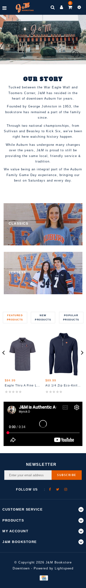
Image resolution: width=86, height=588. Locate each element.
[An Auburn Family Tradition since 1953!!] (24, 7)
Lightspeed (64, 568)
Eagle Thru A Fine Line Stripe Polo (23, 385)
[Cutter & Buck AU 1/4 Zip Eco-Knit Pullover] (63, 354)
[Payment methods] (43, 578)
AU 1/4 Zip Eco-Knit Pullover (63, 385)
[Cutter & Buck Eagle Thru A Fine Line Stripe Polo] (23, 354)
